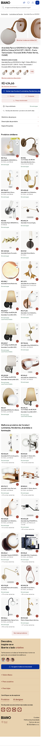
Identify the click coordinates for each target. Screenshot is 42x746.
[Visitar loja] (13, 31)
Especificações (7, 126)
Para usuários (8, 682)
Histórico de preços (9, 117)
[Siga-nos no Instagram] (3, 710)
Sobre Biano (7, 675)
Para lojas (6, 688)
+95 (32, 71)
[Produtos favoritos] (28, 3)
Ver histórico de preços (9, 86)
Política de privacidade (31, 720)
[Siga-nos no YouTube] (14, 710)
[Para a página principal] (5, 2)
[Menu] (37, 3)
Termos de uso (34, 722)
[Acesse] (33, 3)
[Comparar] (17, 143)
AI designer (18, 699)
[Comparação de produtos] (24, 3)
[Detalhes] (17, 156)
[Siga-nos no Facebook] (9, 710)
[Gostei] (17, 140)
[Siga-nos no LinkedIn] (19, 710)
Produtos (5, 699)
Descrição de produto (10, 121)
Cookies (36, 717)
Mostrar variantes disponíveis (11, 78)
